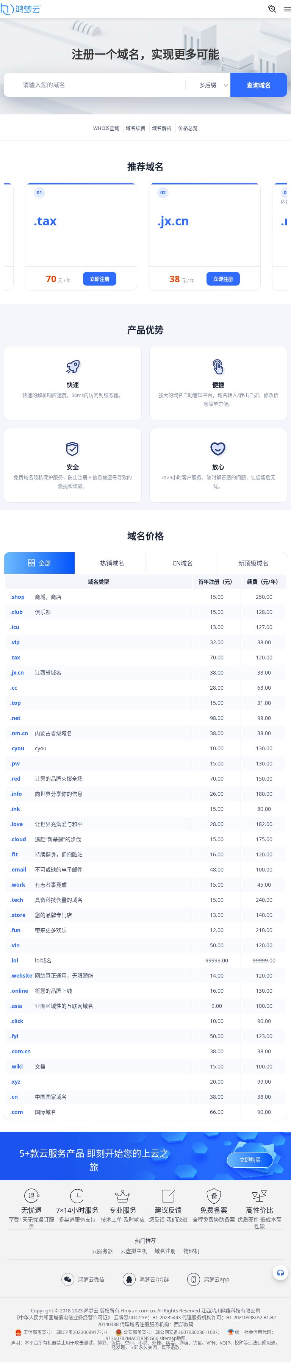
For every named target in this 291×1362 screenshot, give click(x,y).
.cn (14, 1096)
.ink (15, 808)
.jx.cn (17, 672)
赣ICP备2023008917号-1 (82, 1332)
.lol (14, 960)
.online (19, 990)
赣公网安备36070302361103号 (187, 1332)
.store (17, 914)
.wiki (16, 1066)
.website (21, 975)
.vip (15, 642)
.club (16, 611)
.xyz (15, 1081)
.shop (17, 596)
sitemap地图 (173, 1338)
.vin (15, 945)
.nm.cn (19, 733)
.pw (15, 763)
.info (16, 793)
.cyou (17, 748)
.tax (15, 657)
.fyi (14, 1036)
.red (15, 778)
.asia (16, 1005)
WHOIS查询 (106, 128)
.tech (16, 899)
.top (15, 702)
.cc (13, 687)
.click (16, 1021)
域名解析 (162, 128)
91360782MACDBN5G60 (132, 1338)
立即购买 (250, 1159)
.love (16, 824)
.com (16, 1111)
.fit (14, 854)
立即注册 (100, 278)
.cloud (18, 839)
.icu (14, 627)
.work (17, 884)
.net (15, 718)
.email (18, 869)
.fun (15, 930)
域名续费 (136, 128)
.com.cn (20, 1051)
